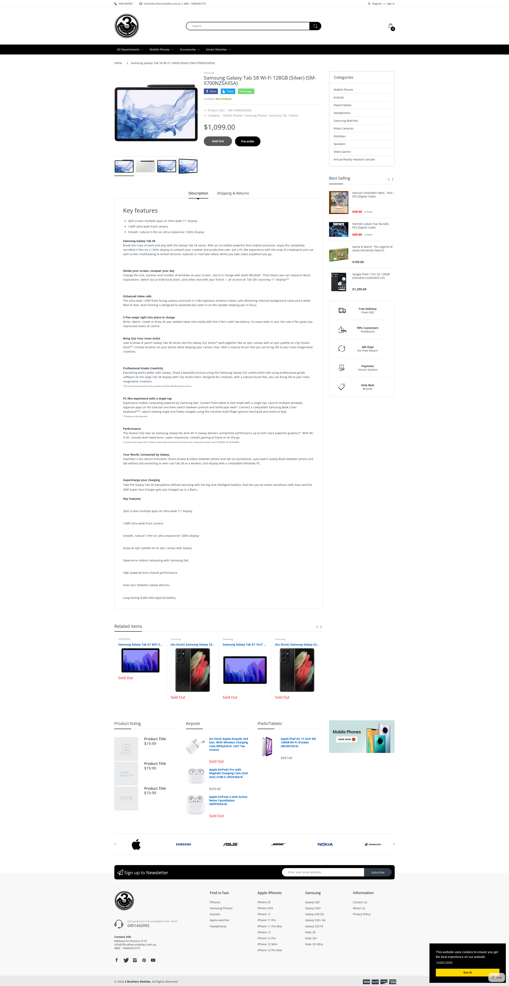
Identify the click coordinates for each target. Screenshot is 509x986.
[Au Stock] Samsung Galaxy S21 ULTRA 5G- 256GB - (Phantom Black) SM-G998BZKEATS (193, 644)
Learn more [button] (444, 962)
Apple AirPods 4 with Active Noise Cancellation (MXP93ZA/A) (228, 800)
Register (377, 3)
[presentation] (317, 627)
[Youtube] (153, 960)
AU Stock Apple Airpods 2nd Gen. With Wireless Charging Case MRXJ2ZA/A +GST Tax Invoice (228, 744)
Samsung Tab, (278, 115)
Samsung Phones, (256, 115)
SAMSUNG (124, 639)
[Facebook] (116, 960)
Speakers (340, 144)
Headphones (342, 113)
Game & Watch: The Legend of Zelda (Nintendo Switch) (372, 248)
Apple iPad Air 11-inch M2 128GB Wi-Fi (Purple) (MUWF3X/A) (298, 742)
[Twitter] (125, 960)
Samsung (209, 72)
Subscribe (378, 872)
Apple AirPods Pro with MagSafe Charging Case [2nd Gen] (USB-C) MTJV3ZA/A (228, 773)
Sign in (391, 3)
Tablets (293, 115)
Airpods (339, 97)
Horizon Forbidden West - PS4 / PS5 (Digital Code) (373, 194)
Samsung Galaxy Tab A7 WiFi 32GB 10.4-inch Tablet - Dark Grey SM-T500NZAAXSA (140, 644)
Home (118, 63)
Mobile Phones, (233, 115)
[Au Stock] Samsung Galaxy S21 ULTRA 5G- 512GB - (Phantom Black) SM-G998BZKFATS (297, 644)
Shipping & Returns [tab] (233, 193)
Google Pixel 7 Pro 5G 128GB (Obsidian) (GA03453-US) (371, 276)
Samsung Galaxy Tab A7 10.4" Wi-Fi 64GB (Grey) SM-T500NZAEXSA (245, 644)
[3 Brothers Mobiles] (126, 25)
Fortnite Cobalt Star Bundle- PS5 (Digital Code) (371, 225)
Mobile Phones (343, 89)
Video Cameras (344, 128)
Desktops (340, 136)
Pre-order (247, 141)
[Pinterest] (144, 960)
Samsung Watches (346, 121)
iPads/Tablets (343, 105)
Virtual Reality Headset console (354, 159)
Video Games (342, 152)
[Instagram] (135, 960)
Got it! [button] (467, 972)
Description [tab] (198, 193)
